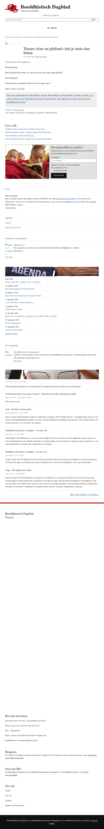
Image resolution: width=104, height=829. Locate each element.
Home (7, 37)
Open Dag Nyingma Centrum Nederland (19, 289)
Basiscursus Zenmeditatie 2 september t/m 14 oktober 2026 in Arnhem (31, 316)
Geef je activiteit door (13, 227)
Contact (19, 204)
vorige (13, 88)
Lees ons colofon (11, 775)
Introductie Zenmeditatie (14, 330)
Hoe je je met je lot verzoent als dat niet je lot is (22, 725)
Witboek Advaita (51, 113)
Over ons (8, 795)
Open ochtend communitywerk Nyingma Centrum (23, 295)
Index (7, 88)
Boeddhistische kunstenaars (26, 351)
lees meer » (18, 360)
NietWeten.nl (69, 201)
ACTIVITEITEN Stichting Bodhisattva (19, 302)
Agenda (8, 223)
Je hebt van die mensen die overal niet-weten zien (25, 129)
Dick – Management (12, 730)
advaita (12, 113)
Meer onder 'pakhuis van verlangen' (84, 494)
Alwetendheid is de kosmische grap (19, 135)
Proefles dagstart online (13, 309)
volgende (21, 88)
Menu (54, 28)
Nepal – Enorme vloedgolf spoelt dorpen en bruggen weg (25, 735)
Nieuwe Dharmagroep (13, 323)
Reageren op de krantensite (14, 805)
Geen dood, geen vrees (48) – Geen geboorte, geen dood (25, 720)
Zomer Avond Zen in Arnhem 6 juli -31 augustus (23, 282)
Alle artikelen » (10, 207)
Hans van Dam (16, 37)
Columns (8, 800)
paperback (92, 201)
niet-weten (20, 113)
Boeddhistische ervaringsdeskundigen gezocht (21, 740)
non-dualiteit (39, 113)
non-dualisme (29, 113)
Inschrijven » (18, 250)
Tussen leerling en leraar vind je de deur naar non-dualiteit (28, 138)
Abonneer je (19, 244)
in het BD (80, 201)
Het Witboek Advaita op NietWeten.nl (40, 98)
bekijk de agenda (11, 333)
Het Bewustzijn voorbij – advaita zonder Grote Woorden (28, 132)
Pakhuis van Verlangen (15, 382)
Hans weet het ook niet (66, 198)
